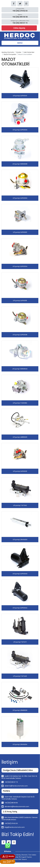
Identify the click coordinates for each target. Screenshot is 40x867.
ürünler (18, 52)
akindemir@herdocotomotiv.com (17, 806)
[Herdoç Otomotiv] (20, 35)
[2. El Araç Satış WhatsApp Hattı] (7, 861)
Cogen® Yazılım (26, 857)
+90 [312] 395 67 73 (11, 782)
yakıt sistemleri (28, 52)
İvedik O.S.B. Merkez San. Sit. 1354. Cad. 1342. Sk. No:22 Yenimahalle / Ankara (19, 777)
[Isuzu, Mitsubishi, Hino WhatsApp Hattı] (7, 856)
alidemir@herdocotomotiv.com (16, 786)
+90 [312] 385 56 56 (11, 803)
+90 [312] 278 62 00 (11, 823)
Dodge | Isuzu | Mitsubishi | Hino (20, 20)
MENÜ (20, 42)
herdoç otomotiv (8, 52)
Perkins (20, 14)
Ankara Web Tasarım (20, 859)
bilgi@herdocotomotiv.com (15, 827)
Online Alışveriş (19, 28)
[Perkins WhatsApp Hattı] (7, 851)
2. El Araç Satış (20, 8)
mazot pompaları (10, 54)
